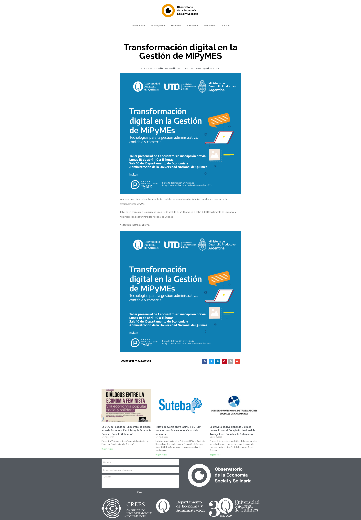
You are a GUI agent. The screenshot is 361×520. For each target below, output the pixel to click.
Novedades (168, 68)
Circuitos (225, 25)
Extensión (175, 25)
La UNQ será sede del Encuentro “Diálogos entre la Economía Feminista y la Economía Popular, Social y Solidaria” (126, 430)
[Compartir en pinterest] (224, 361)
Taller (186, 68)
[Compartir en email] (237, 361)
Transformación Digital (198, 68)
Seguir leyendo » (108, 449)
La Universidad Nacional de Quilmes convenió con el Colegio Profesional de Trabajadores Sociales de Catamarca (232, 430)
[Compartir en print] (230, 361)
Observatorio (138, 25)
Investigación (157, 25)
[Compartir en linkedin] (217, 361)
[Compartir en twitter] (211, 361)
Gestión (180, 68)
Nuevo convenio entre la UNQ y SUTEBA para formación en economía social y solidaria (178, 430)
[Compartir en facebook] (204, 361)
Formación (192, 25)
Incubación (209, 25)
